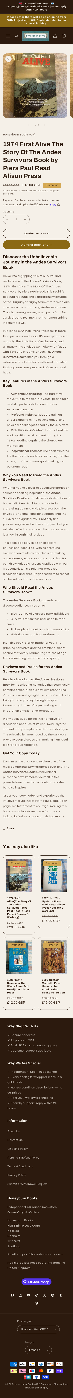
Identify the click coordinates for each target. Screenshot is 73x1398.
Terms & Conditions (20, 1166)
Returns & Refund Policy (23, 1157)
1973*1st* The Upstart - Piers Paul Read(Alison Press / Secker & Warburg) (53, 904)
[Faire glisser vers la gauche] (28, 125)
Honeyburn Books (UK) (27, 1384)
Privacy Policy (16, 1175)
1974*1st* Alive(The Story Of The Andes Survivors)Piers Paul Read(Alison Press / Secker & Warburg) (19, 908)
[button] (8, 35)
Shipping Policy (17, 1148)
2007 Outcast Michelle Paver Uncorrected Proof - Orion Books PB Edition (53, 986)
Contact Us (14, 1140)
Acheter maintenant (36, 244)
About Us (13, 1131)
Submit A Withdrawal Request (27, 1184)
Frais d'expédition (28, 191)
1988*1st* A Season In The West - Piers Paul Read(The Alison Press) (18, 986)
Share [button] (11, 828)
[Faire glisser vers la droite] (45, 125)
